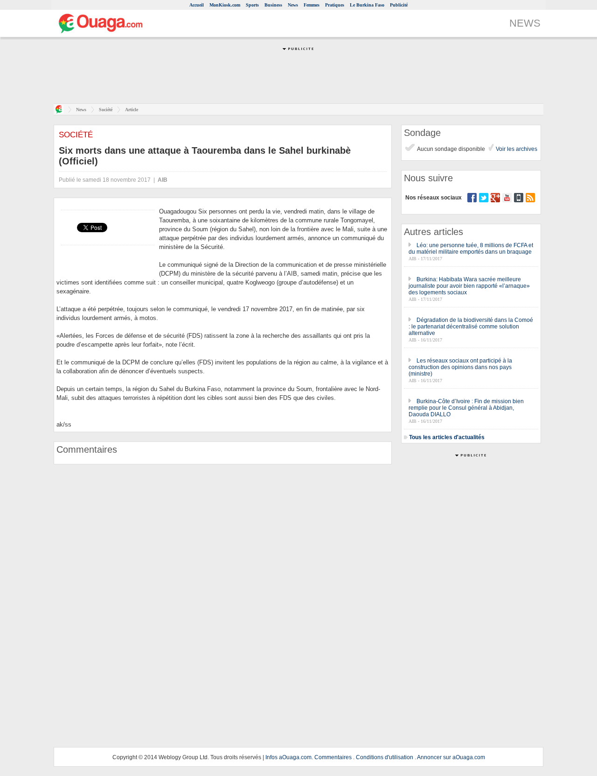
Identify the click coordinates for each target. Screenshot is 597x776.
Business (273, 4)
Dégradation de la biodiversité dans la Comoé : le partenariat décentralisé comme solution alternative (471, 326)
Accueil (196, 4)
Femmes (311, 4)
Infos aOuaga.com (288, 757)
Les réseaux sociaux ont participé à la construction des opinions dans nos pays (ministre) (460, 367)
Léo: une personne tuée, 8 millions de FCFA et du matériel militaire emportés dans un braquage (471, 248)
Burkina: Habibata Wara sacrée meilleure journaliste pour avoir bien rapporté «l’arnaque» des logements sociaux (469, 286)
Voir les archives (515, 149)
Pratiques (334, 4)
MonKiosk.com (224, 4)
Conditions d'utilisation (384, 757)
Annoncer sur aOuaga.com (451, 757)
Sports (252, 4)
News (293, 4)
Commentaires (333, 757)
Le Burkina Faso (367, 4)
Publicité (399, 4)
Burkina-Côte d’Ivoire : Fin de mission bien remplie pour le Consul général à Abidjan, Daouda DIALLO (466, 408)
